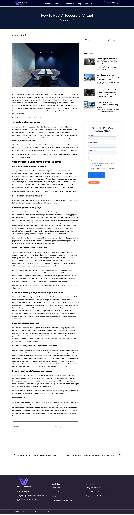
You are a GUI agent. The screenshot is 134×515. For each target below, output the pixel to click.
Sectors (56, 4)
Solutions (68, 4)
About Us (88, 4)
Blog (79, 4)
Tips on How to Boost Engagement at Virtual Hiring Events (107, 104)
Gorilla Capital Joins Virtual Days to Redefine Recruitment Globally (108, 61)
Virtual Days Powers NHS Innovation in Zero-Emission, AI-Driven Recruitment (108, 77)
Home (47, 4)
